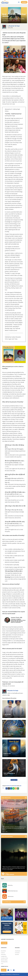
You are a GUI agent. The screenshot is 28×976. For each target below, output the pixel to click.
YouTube (13, 970)
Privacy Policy (3, 954)
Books (15, 785)
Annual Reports (17, 950)
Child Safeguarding (4, 961)
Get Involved (17, 952)
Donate (24, 2)
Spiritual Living (9, 785)
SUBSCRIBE (4, 943)
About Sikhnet (3, 950)
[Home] (5, 2)
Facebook (7, 788)
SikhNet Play (10, 885)
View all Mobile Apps (7, 901)
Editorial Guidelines (4, 959)
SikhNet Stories (10, 896)
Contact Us (3, 952)
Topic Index (17, 954)
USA (20, 785)
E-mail (16, 788)
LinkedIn (11, 788)
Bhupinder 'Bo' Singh (14, 26)
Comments (18, 788)
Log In (2, 963)
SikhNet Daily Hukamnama (13, 890)
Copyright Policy (4, 956)
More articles (13, 779)
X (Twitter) (9, 788)
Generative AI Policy (4, 958)
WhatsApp (13, 788)
